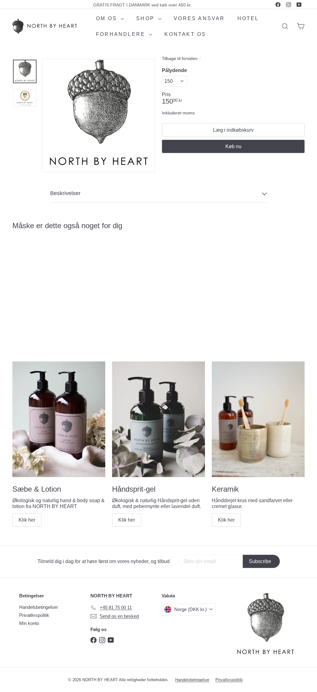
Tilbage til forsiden (180, 58)
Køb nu (233, 146)
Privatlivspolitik (34, 615)
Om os (107, 18)
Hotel (248, 18)
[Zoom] (98, 115)
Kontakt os (185, 34)
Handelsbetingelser (38, 607)
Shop (146, 18)
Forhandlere (121, 34)
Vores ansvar (199, 18)
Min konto (29, 623)
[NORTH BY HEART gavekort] (34, 282)
